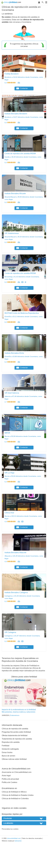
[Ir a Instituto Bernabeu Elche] (19, 362)
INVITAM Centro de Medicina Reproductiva (22, 313)
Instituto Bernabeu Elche (14, 353)
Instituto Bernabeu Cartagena (16, 592)
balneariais (18, 841)
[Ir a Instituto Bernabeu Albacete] (19, 561)
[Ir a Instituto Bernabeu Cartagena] (19, 601)
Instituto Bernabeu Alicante (15, 193)
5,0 (6, 83)
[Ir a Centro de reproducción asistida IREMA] (19, 162)
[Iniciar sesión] (39, 2)
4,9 (6, 521)
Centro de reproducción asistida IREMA (20, 153)
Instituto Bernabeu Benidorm (16, 114)
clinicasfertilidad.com (14, 838)
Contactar (24, 88)
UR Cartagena (10, 632)
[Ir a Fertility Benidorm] (19, 82)
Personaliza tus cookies (10, 829)
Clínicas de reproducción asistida (15, 729)
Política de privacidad (10, 779)
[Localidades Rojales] (24, 823)
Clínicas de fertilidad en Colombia (15, 798)
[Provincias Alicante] (24, 818)
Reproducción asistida (11, 742)
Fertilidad (5, 746)
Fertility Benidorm (12, 74)
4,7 (6, 402)
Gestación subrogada (10, 749)
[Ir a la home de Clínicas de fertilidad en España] (11, 3)
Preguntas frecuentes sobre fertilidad (16, 732)
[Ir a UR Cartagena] (19, 641)
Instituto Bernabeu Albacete (15, 552)
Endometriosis (14, 715)
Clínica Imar (9, 513)
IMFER (7, 433)
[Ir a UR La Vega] (19, 481)
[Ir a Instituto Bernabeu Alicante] (19, 202)
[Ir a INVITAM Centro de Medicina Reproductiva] (19, 322)
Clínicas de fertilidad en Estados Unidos (17, 795)
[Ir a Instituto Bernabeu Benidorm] (19, 122)
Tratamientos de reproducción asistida (17, 739)
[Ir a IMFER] (19, 442)
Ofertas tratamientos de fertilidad (14, 735)
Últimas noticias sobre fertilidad (14, 759)
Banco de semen (8, 756)
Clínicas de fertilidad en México (14, 792)
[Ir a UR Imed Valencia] (19, 402)
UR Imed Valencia (12, 393)
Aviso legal (6, 775)
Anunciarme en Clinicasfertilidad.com (16, 772)
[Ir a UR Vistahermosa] (19, 242)
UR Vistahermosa (12, 233)
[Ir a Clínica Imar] (19, 521)
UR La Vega (9, 473)
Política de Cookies (9, 782)
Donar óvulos (7, 752)
